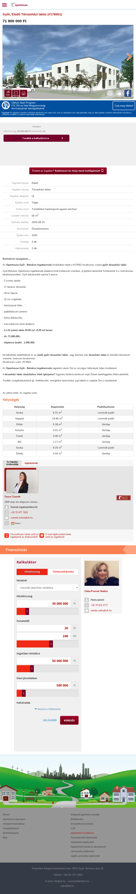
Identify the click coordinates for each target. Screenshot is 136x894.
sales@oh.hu (67, 886)
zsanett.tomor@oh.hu (22, 517)
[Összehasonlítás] (110, 93)
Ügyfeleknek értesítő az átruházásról (88, 847)
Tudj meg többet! (123, 105)
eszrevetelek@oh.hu (78, 881)
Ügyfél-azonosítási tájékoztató (85, 856)
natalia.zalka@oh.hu (101, 610)
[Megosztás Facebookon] (128, 93)
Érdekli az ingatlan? (66, 170)
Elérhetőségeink (11, 833)
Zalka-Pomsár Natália (96, 591)
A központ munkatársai (14, 824)
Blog (5, 837)
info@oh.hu (60, 881)
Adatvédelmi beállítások (82, 833)
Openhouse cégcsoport (14, 819)
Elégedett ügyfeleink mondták (85, 814)
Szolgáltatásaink (11, 828)
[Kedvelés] (119, 93)
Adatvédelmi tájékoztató (82, 842)
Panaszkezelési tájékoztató (84, 837)
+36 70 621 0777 (99, 605)
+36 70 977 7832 (19, 512)
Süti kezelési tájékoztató (82, 851)
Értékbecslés (77, 819)
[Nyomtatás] (23, 93)
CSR (73, 828)
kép (8, 93)
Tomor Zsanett (12, 496)
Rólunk (6, 814)
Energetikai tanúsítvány (82, 824)
